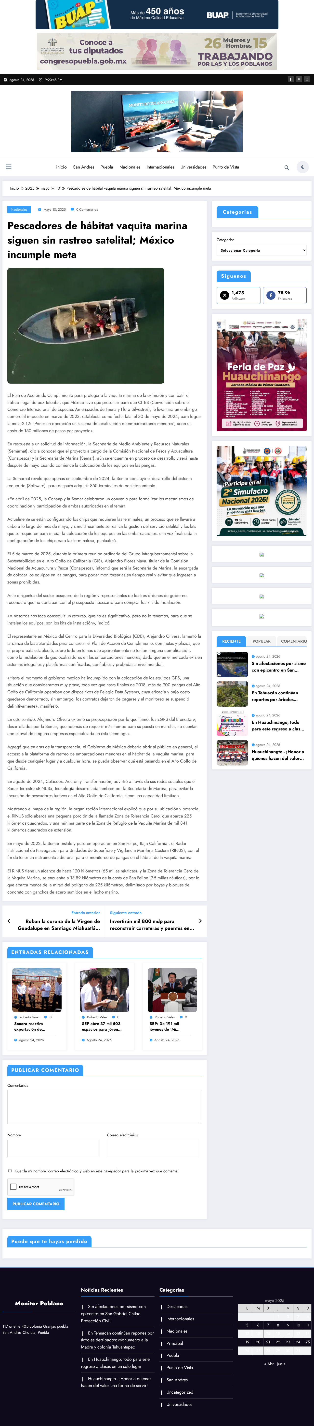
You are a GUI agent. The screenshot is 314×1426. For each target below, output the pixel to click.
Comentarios (17, 1085)
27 (258, 1350)
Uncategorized (180, 1392)
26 (247, 1350)
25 (307, 1342)
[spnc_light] (303, 167)
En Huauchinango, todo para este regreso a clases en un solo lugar (278, 725)
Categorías (225, 240)
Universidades (193, 167)
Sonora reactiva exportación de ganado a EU (28, 1026)
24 (298, 1342)
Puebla (107, 167)
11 (307, 1325)
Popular (262, 641)
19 (247, 1342)
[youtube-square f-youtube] (307, 79)
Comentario (293, 641)
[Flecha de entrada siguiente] (200, 921)
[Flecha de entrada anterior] (9, 921)
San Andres (83, 167)
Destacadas (177, 1306)
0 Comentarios (87, 209)
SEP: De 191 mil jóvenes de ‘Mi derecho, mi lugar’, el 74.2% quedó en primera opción (169, 1026)
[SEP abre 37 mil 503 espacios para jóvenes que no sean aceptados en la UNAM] (104, 989)
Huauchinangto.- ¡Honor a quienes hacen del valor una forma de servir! (278, 755)
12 (247, 1333)
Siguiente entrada (126, 912)
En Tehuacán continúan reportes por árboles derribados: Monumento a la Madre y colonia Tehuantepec (278, 696)
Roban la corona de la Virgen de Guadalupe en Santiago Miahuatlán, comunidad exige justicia (59, 925)
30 (288, 1350)
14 (268, 1333)
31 (298, 1350)
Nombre (14, 1135)
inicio (61, 167)
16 (288, 1333)
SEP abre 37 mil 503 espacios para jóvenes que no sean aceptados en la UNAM (102, 1026)
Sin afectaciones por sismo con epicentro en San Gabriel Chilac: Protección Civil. (279, 667)
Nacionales (129, 167)
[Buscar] (287, 168)
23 (288, 1342)
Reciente (231, 641)
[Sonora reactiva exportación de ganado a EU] (37, 989)
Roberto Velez (29, 1017)
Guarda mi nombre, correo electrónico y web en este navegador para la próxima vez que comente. (96, 1171)
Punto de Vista (226, 167)
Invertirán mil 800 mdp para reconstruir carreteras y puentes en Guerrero (150, 925)
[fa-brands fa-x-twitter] (299, 79)
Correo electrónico (122, 1135)
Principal (175, 1343)
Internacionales (160, 167)
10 (298, 1325)
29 (278, 1350)
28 (268, 1350)
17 (298, 1333)
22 (278, 1342)
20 (258, 1342)
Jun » (281, 1364)
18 (308, 1333)
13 (258, 1333)
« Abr (269, 1364)
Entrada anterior (85, 912)
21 (268, 1342)
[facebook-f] (291, 79)
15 (278, 1333)
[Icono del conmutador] (8, 167)
